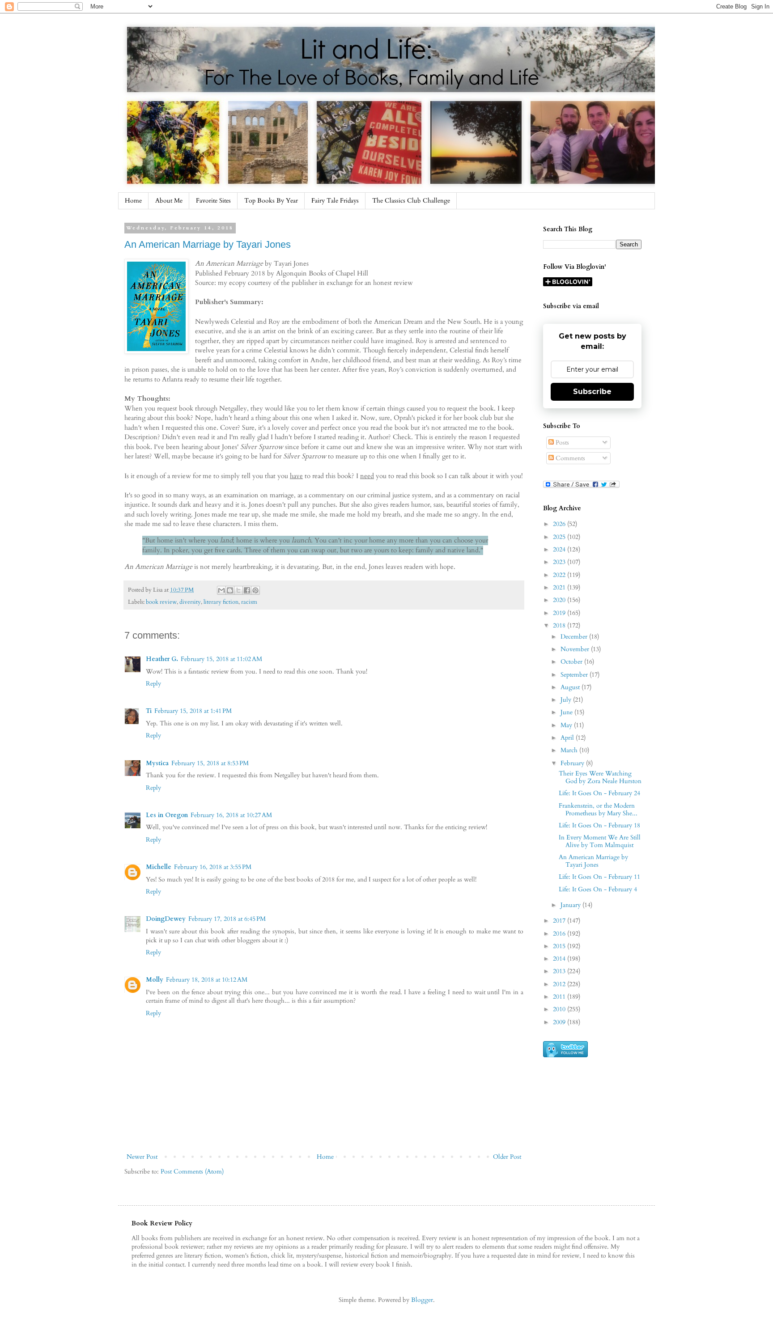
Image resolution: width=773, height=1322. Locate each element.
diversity (190, 602)
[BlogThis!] (229, 590)
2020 (560, 600)
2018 (560, 625)
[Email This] (221, 590)
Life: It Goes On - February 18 (599, 825)
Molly (154, 979)
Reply (153, 683)
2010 (560, 1009)
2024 (560, 549)
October (572, 661)
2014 (560, 958)
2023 (560, 562)
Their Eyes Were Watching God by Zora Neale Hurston (600, 777)
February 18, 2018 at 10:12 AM (206, 979)
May (567, 725)
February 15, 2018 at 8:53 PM (210, 763)
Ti (149, 711)
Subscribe (592, 391)
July (567, 699)
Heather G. (162, 659)
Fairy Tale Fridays (335, 200)
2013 (560, 971)
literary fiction (221, 602)
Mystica (157, 763)
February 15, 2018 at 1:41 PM (193, 711)
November (576, 649)
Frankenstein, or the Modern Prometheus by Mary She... (598, 809)
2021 (560, 587)
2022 (560, 575)
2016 (560, 933)
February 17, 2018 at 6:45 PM (227, 919)
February (573, 763)
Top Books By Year (271, 200)
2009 (560, 1022)
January (571, 905)
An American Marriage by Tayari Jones (207, 244)
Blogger (422, 1300)
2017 (560, 920)
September (575, 674)
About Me (169, 200)
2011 (560, 996)
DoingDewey (166, 919)
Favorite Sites (213, 200)
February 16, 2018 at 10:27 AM (231, 815)
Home (133, 200)
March (570, 750)
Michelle (158, 867)
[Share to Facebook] (246, 590)
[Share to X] (238, 590)
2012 (560, 984)
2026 (560, 524)
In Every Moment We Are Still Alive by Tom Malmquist (600, 841)
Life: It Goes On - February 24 (599, 793)
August (571, 687)
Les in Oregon (167, 815)
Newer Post (142, 1157)
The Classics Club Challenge (411, 200)
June (567, 712)
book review (161, 602)
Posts (561, 442)
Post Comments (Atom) (192, 1171)
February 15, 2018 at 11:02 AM (221, 659)
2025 (560, 537)
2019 (560, 613)
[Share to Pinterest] (255, 590)
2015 (560, 946)
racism (249, 602)
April (568, 737)
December (575, 636)
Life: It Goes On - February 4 (598, 889)
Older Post (507, 1157)
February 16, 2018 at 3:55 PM (212, 867)
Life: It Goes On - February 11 (599, 877)
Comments (569, 458)
